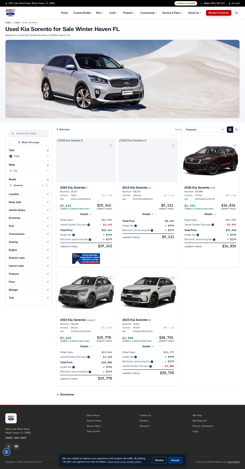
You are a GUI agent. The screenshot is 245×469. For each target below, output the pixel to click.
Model (12, 179)
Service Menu (94, 426)
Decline (159, 460)
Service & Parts (172, 12)
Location (14, 194)
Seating (13, 242)
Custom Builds (82, 12)
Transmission (16, 234)
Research (145, 426)
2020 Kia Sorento (199, 187)
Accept (175, 460)
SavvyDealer (233, 462)
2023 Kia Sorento (77, 320)
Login (195, 431)
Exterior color (17, 258)
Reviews (144, 420)
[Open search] (236, 13)
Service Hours (94, 420)
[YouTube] (16, 446)
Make (12, 164)
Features (14, 274)
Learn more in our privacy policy (124, 461)
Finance (129, 12)
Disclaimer (67, 394)
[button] (86, 258)
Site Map (197, 415)
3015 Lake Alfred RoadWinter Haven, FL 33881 (18, 431)
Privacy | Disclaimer (202, 426)
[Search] (12, 133)
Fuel (11, 226)
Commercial (148, 12)
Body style (15, 202)
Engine (13, 250)
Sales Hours (93, 415)
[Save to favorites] (111, 146)
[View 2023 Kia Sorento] (86, 293)
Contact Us (145, 415)
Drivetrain (14, 218)
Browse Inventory (219, 13)
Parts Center (93, 431)
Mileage (13, 290)
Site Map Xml (199, 420)
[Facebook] (8, 446)
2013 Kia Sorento (136, 187)
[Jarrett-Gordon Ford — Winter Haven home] (10, 13)
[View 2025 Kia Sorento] (86, 160)
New (100, 12)
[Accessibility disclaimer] (6, 452)
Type (11, 150)
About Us (195, 12)
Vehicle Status (17, 210)
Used (113, 12)
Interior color (16, 266)
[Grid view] (230, 129)
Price (12, 282)
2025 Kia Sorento (73, 187)
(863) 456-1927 (15, 437)
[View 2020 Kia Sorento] (210, 160)
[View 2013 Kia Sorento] (148, 160)
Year (11, 297)
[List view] (236, 129)
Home (64, 12)
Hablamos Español (186, 3)
